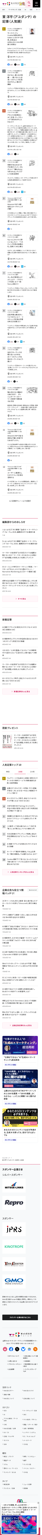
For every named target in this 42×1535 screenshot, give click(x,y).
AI (25, 9)
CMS (5, 1424)
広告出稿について (29, 1398)
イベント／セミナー (29, 1468)
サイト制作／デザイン (30, 1419)
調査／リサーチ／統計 (30, 1424)
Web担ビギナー (9, 1391)
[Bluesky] (23, 1349)
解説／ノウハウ (8, 1456)
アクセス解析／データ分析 (11, 1419)
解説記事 (7, 1484)
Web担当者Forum (10, 4)
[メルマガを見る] (5, 1349)
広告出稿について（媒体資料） (30, 1357)
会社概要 (11, 1369)
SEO (3, 9)
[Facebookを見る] (11, 1349)
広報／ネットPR (9, 1436)
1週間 (20, 772)
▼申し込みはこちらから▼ (11, 1514)
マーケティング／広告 (15, 9)
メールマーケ (27, 1440)
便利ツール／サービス (11, 1468)
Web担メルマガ (28, 1391)
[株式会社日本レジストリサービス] (14, 1229)
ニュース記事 (27, 1484)
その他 (25, 1444)
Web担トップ (6, 1158)
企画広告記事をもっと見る (22, 1025)
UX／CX (6, 1432)
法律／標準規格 (28, 1428)
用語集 (25, 1488)
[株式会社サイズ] (14, 1264)
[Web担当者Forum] (20, 1335)
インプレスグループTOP (29, 1370)
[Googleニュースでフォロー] (29, 1349)
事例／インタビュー (29, 1456)
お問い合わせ (12, 1361)
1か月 (32, 772)
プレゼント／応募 (9, 1488)
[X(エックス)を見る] (17, 1349)
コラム (6, 1464)
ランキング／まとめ (10, 1472)
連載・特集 (7, 1394)
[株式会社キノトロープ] (14, 1247)
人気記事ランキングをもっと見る (22, 872)
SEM (5, 1444)
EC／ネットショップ (29, 1436)
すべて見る (22, 599)
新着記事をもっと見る (22, 691)
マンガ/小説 (27, 1464)
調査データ (7, 1460)
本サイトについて (13, 1356)
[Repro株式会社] (14, 1203)
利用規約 (27, 1361)
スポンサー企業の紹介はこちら (20, 1317)
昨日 (8, 772)
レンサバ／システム (29, 1432)
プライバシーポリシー (15, 1364)
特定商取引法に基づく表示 (30, 1365)
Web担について (9, 1398)
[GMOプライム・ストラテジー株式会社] (14, 1281)
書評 (24, 1460)
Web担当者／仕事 (10, 1428)
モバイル (6, 1440)
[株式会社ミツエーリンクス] (14, 1186)
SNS (31, 9)
